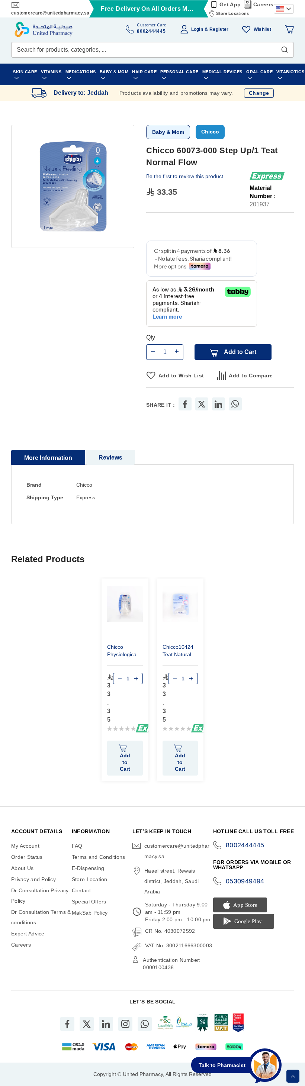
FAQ (77, 846)
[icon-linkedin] (106, 1024)
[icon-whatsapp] (145, 1024)
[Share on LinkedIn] (218, 404)
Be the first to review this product (184, 176)
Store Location (89, 879)
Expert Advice (28, 934)
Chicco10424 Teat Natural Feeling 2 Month (178, 651)
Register (218, 29)
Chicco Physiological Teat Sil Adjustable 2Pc (124, 651)
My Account (25, 846)
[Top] (292, 1076)
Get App (230, 4)
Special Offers (89, 902)
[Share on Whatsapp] (235, 404)
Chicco (210, 132)
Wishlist (262, 29)
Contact (81, 890)
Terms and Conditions (98, 857)
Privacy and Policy (33, 879)
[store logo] (43, 29)
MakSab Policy (90, 913)
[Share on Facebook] (185, 404)
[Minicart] (289, 29)
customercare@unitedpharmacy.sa (50, 13)
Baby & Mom (168, 132)
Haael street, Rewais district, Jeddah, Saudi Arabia (171, 881)
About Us (22, 868)
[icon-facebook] (67, 1024)
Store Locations (232, 13)
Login (197, 29)
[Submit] (284, 48)
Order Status (26, 857)
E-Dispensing (88, 868)
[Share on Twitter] (201, 404)
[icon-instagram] (125, 1024)
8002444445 (245, 845)
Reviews (110, 457)
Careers (263, 4)
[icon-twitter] (87, 1024)
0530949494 (245, 881)
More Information (48, 458)
